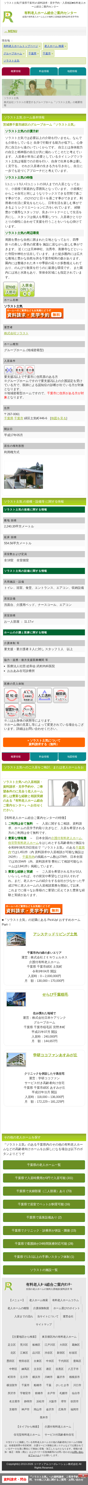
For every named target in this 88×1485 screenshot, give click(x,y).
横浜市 (36, 1376)
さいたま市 (62, 1385)
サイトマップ (44, 1324)
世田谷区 (24, 1360)
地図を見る (58, 418)
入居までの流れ (23, 1316)
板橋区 (36, 1344)
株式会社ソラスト (16, 333)
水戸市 (51, 1393)
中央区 (50, 1360)
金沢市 (50, 1409)
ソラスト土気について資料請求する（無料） (45, 742)
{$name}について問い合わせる (34, 313)
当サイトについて (48, 1316)
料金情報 (44, 71)
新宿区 (61, 1352)
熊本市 (44, 1417)
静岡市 (28, 1401)
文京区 (38, 1368)
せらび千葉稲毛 (55, 994)
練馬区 (25, 1368)
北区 (13, 1352)
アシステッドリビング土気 (55, 934)
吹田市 (75, 1401)
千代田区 (63, 1360)
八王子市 (73, 1368)
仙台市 (76, 1393)
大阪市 (53, 1401)
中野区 (13, 1368)
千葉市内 (28, 856)
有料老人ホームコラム (65, 1300)
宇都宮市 (25, 1393)
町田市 (12, 1376)
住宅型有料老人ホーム (23, 842)
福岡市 (75, 1409)
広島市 (62, 1409)
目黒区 (60, 1368)
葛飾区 (76, 1344)
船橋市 (38, 1385)
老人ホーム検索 (38, 1300)
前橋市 (39, 1393)
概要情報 (16, 71)
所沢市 (12, 1393)
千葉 (48, 1385)
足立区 (12, 1344)
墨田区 (11, 1360)
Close (83, 1475)
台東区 (38, 1360)
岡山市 (38, 1409)
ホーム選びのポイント (66, 1308)
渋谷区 (49, 1352)
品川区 (36, 1352)
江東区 (24, 1352)
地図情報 (72, 71)
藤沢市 (61, 1376)
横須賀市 (12, 1385)
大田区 (64, 1344)
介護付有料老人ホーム (66, 838)
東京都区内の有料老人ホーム (59, 1336)
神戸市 (25, 1409)
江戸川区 (50, 1344)
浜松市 (40, 1401)
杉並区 (73, 1352)
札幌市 (64, 1393)
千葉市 (25, 1385)
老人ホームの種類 (18, 1308)
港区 (48, 1368)
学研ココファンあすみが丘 (55, 1055)
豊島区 (77, 1360)
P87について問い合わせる (33, 909)
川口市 (77, 1385)
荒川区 (24, 1344)
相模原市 (74, 1376)
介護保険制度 (41, 1308)
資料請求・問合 (15, 1479)
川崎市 (49, 1376)
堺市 (63, 1401)
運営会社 (68, 1316)
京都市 (13, 1409)
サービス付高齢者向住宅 (59, 1434)
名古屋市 (14, 1401)
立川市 (24, 1376)
